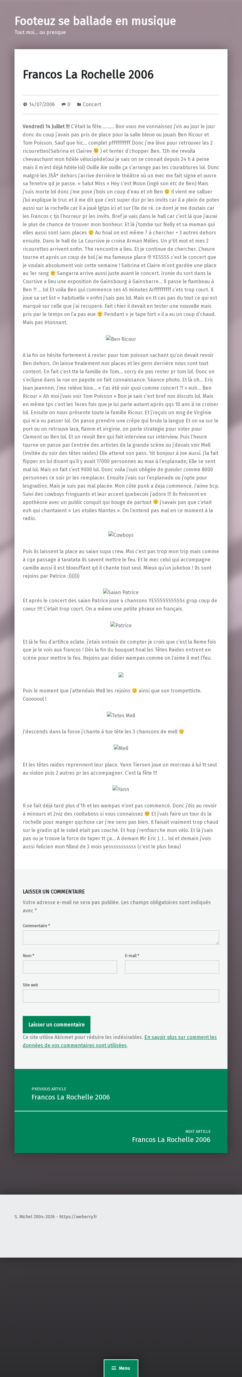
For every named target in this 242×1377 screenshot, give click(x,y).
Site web (30, 985)
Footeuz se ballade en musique (95, 21)
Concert (92, 104)
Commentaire (36, 925)
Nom (28, 955)
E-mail (132, 955)
